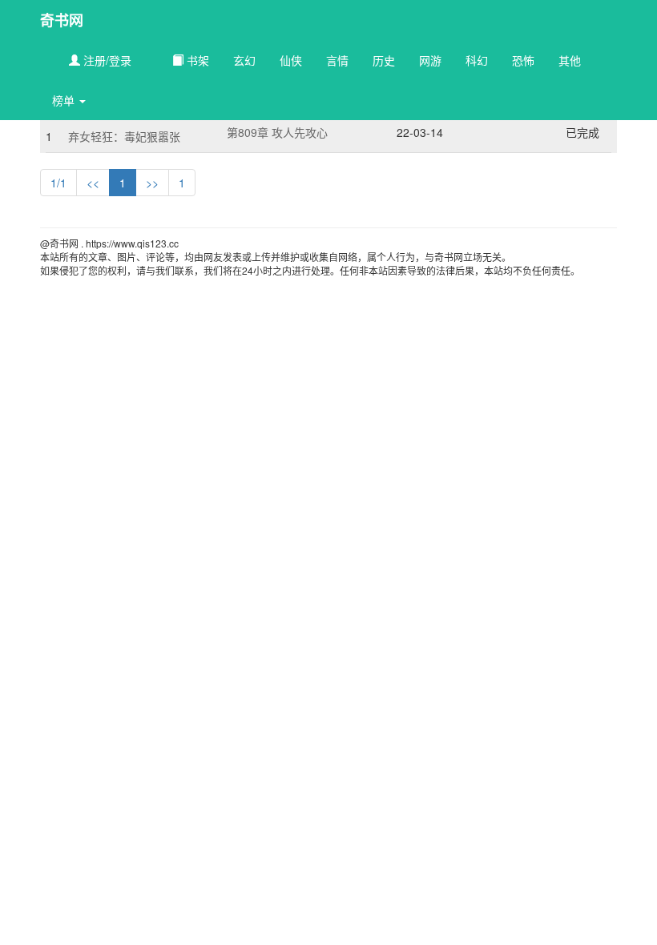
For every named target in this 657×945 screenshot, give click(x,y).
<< (93, 183)
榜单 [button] (65, 100)
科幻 (477, 60)
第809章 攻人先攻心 (277, 132)
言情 (337, 60)
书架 (196, 60)
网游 (430, 60)
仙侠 (291, 60)
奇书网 (61, 20)
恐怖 (523, 60)
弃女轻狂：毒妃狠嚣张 (124, 136)
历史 (384, 60)
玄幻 (244, 60)
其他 (569, 60)
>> (152, 183)
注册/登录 (105, 60)
